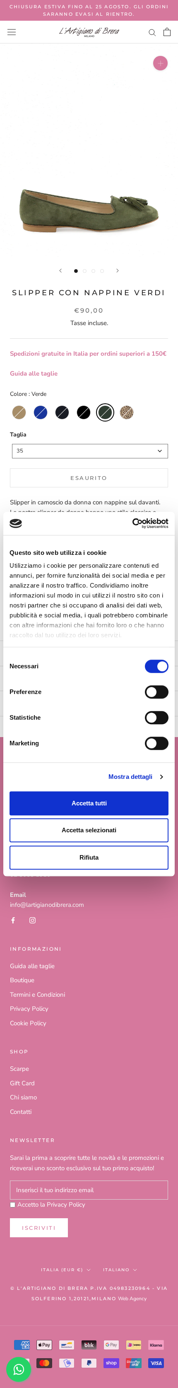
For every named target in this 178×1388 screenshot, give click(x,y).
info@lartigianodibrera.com (47, 905)
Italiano (116, 1269)
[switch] (156, 692)
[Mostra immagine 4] (102, 271)
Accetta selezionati (89, 830)
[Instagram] (32, 920)
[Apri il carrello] (167, 32)
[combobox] (90, 451)
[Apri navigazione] (11, 32)
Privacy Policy (29, 1009)
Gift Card (22, 1083)
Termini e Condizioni (37, 994)
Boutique (22, 980)
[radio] (19, 412)
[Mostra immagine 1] (76, 271)
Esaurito (89, 478)
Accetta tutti (89, 803)
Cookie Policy (28, 1023)
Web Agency (132, 1298)
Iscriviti (39, 1227)
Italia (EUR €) (62, 1269)
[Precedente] (60, 270)
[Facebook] (13, 920)
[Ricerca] (152, 32)
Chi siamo (23, 1097)
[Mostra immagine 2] (85, 271)
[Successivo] (117, 270)
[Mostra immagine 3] (93, 271)
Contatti (20, 1112)
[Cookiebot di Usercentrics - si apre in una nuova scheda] (132, 523)
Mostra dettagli (130, 776)
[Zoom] (160, 63)
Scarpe (19, 1069)
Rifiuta (89, 857)
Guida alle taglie (34, 373)
